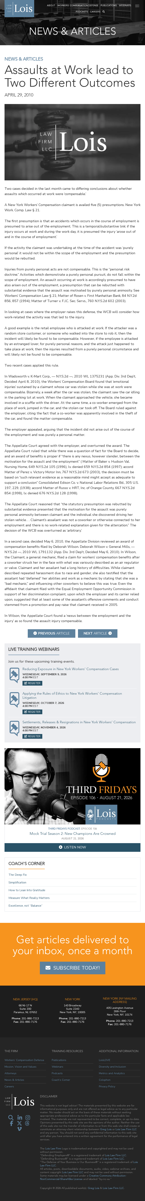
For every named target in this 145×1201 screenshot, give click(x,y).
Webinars (125, 5)
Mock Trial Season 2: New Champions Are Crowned (73, 833)
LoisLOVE (104, 1060)
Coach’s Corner (61, 1080)
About (51, 5)
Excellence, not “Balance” (25, 906)
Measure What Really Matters (29, 898)
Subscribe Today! (76, 968)
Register (34, 683)
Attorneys (10, 1073)
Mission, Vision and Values (20, 1067)
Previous (54, 633)
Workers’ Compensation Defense (77, 5)
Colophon (104, 1080)
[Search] (104, 12)
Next (95, 633)
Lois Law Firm (53, 1148)
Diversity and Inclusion (112, 1067)
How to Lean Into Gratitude (26, 890)
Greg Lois (106, 1129)
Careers (95, 11)
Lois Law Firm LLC (126, 1129)
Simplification (17, 882)
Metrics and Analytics (112, 1073)
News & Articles (24, 59)
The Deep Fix (17, 875)
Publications (109, 5)
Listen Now (75, 847)
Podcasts (82, 11)
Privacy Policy (107, 1086)
